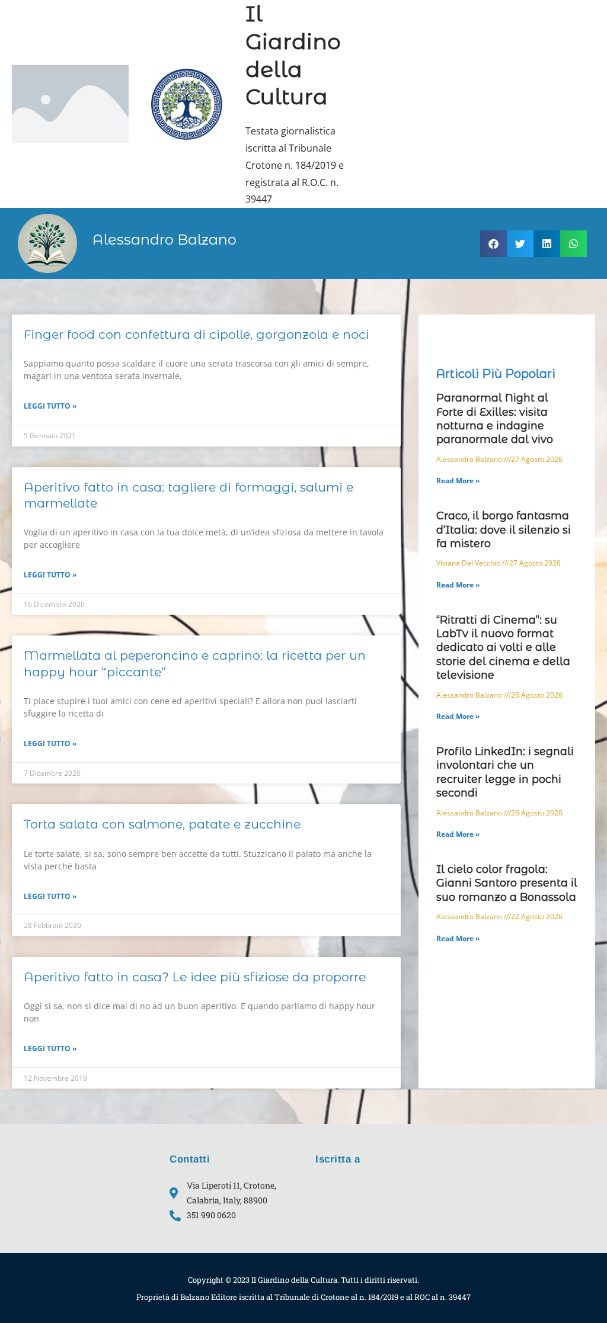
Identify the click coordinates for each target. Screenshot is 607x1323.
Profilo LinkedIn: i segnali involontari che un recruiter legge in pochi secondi (505, 772)
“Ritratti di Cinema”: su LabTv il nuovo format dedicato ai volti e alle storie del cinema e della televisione (503, 648)
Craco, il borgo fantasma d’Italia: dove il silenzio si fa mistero (503, 529)
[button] (493, 243)
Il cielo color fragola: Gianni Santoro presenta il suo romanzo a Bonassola (506, 883)
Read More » (458, 481)
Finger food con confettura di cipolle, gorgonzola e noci (196, 334)
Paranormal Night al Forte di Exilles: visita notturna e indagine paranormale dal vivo (494, 418)
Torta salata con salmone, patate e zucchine (162, 824)
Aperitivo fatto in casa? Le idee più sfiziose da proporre (195, 976)
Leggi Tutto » (50, 406)
